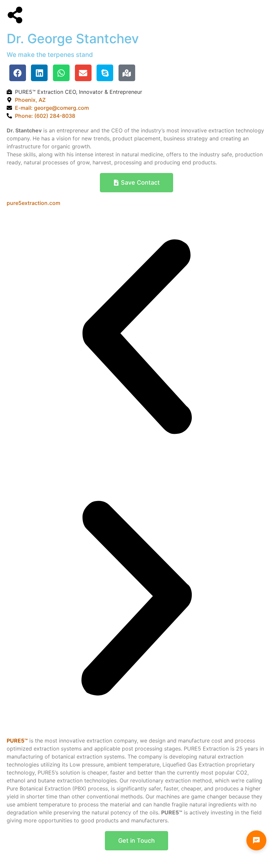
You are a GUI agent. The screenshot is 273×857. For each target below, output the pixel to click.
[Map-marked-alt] (127, 73)
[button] (136, 337)
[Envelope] (83, 73)
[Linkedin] (39, 73)
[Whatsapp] (61, 73)
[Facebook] (17, 73)
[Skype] (105, 73)
